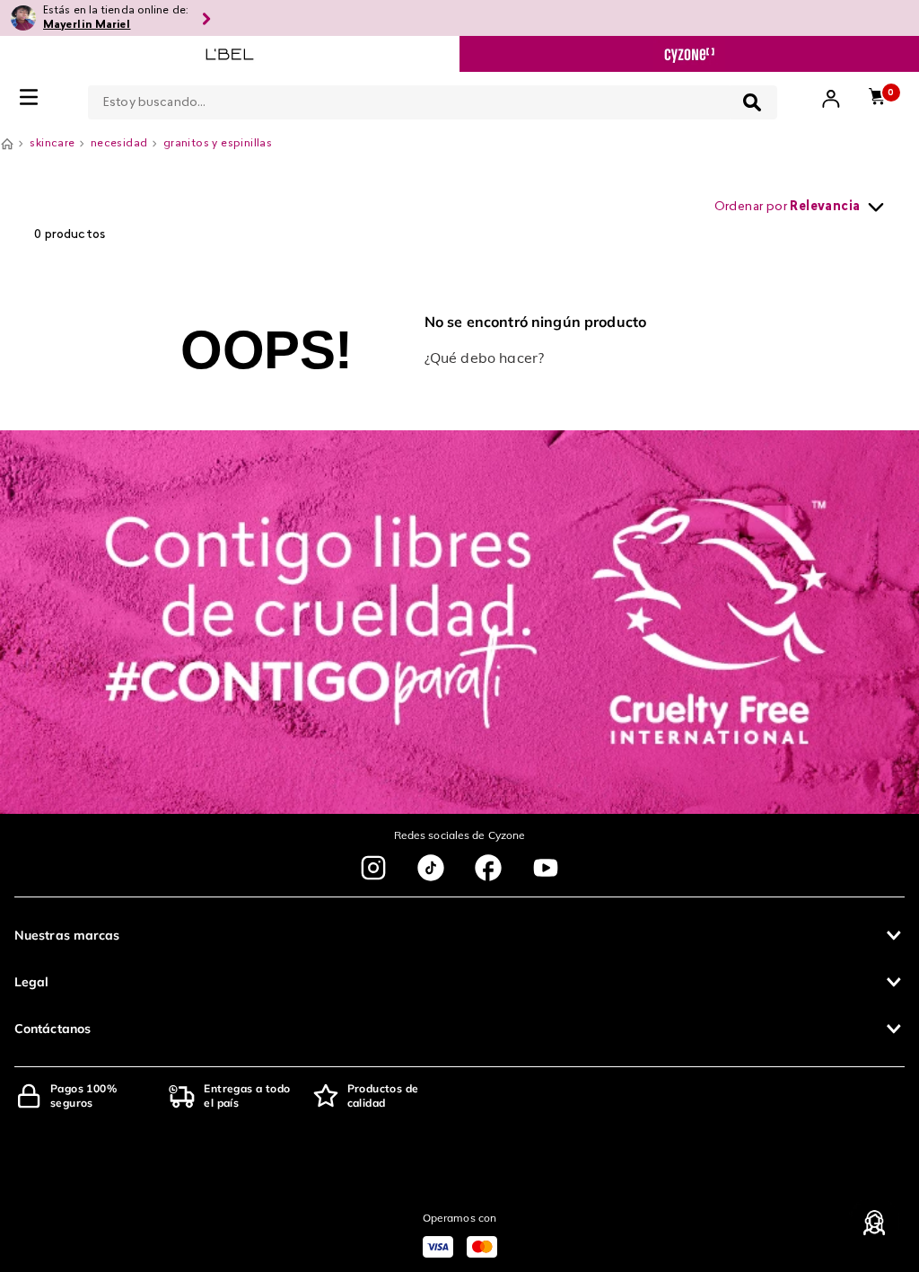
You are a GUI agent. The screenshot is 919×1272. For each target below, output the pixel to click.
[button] (459, 935)
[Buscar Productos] (752, 102)
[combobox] (432, 98)
